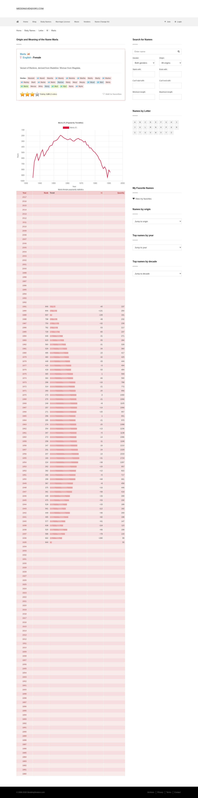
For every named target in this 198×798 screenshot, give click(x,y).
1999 (24, 273)
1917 (24, 618)
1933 (24, 551)
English (27, 57)
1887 (24, 744)
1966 (24, 412)
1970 (24, 395)
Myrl (65, 86)
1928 (24, 572)
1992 (24, 302)
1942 (24, 513)
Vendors (87, 22)
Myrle (81, 86)
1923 (24, 593)
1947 (24, 492)
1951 (24, 475)
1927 (24, 576)
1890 (24, 732)
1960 (24, 437)
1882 (24, 765)
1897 (24, 702)
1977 (24, 366)
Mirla (40, 86)
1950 (24, 479)
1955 (24, 458)
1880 (24, 774)
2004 (24, 252)
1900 (24, 690)
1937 (24, 534)
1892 (24, 723)
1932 (24, 555)
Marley (26, 82)
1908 (24, 656)
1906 (24, 664)
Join (168, 22)
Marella (50, 78)
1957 (24, 450)
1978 (24, 361)
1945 (24, 500)
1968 (24, 403)
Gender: (136, 58)
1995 (24, 290)
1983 (24, 340)
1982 (24, 344)
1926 (24, 580)
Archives (150, 792)
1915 (24, 627)
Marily (97, 78)
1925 (24, 584)
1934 (24, 547)
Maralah (31, 78)
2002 (24, 260)
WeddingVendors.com (30, 8)
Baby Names (46, 22)
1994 (24, 294)
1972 (24, 387)
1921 (24, 601)
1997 (24, 281)
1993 (24, 298)
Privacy (160, 792)
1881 (24, 770)
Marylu (82, 82)
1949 (24, 483)
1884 (24, 757)
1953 (24, 467)
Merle (26, 86)
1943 (24, 509)
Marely (61, 78)
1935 (24, 542)
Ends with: (163, 69)
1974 (24, 378)
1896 (24, 707)
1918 (24, 614)
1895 (24, 711)
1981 (24, 349)
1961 (24, 433)
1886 (24, 749)
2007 (24, 239)
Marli (33, 82)
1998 (24, 277)
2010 (24, 227)
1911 (25, 643)
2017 (24, 197)
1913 (24, 635)
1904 (24, 673)
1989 (24, 315)
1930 (24, 563)
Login (179, 22)
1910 (24, 648)
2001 (24, 264)
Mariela (72, 78)
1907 (24, 660)
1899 (24, 694)
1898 (24, 698)
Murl (56, 86)
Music (76, 22)
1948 (24, 488)
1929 (24, 568)
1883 (24, 761)
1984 (24, 336)
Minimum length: (139, 92)
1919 (24, 610)
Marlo (53, 82)
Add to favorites (113, 94)
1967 (24, 408)
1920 (24, 605)
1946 (24, 496)
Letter (41, 30)
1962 (24, 429)
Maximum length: (166, 92)
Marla (23, 54)
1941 (24, 517)
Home (25, 22)
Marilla (82, 78)
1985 (24, 332)
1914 (24, 631)
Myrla (71, 86)
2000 (24, 269)
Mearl (92, 82)
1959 (24, 441)
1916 (24, 622)
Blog (34, 22)
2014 (24, 210)
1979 (24, 357)
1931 (24, 559)
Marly (68, 82)
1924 (24, 589)
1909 (24, 652)
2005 (24, 248)
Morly (47, 86)
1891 (24, 728)
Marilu (90, 78)
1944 (24, 504)
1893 (24, 719)
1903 (24, 677)
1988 (24, 319)
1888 (24, 740)
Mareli (42, 78)
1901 (24, 685)
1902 (24, 681)
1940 (24, 521)
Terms (168, 792)
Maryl (75, 82)
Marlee (108, 78)
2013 (24, 214)
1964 (24, 420)
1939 (24, 525)
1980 (24, 353)
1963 (24, 424)
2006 (24, 243)
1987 (24, 323)
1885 (24, 753)
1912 (24, 639)
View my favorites (143, 199)
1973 (24, 382)
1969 (24, 399)
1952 (24, 471)
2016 (24, 201)
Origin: (162, 58)
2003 (24, 256)
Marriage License (63, 22)
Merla (108, 82)
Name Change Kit (102, 22)
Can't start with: (139, 81)
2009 (24, 231)
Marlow (60, 82)
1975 (24, 374)
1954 (24, 462)
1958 (24, 446)
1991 (24, 307)
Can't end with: (165, 81)
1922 (24, 597)
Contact (177, 792)
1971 (24, 391)
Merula (33, 86)
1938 (24, 530)
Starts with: (137, 69)
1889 (24, 736)
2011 (25, 222)
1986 (24, 328)
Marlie (43, 82)
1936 (24, 538)
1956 (24, 454)
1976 (24, 370)
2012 (24, 218)
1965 (24, 416)
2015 (24, 206)
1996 (24, 286)
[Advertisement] (70, 110)
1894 (24, 715)
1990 (24, 311)
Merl (101, 82)
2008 (24, 235)
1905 (24, 669)
